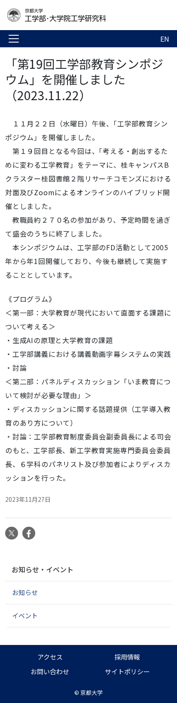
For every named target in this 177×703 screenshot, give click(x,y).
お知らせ (25, 592)
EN (164, 38)
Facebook (28, 533)
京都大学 (91, 692)
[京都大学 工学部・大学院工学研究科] (74, 15)
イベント (25, 615)
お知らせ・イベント (42, 569)
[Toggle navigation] (13, 38)
